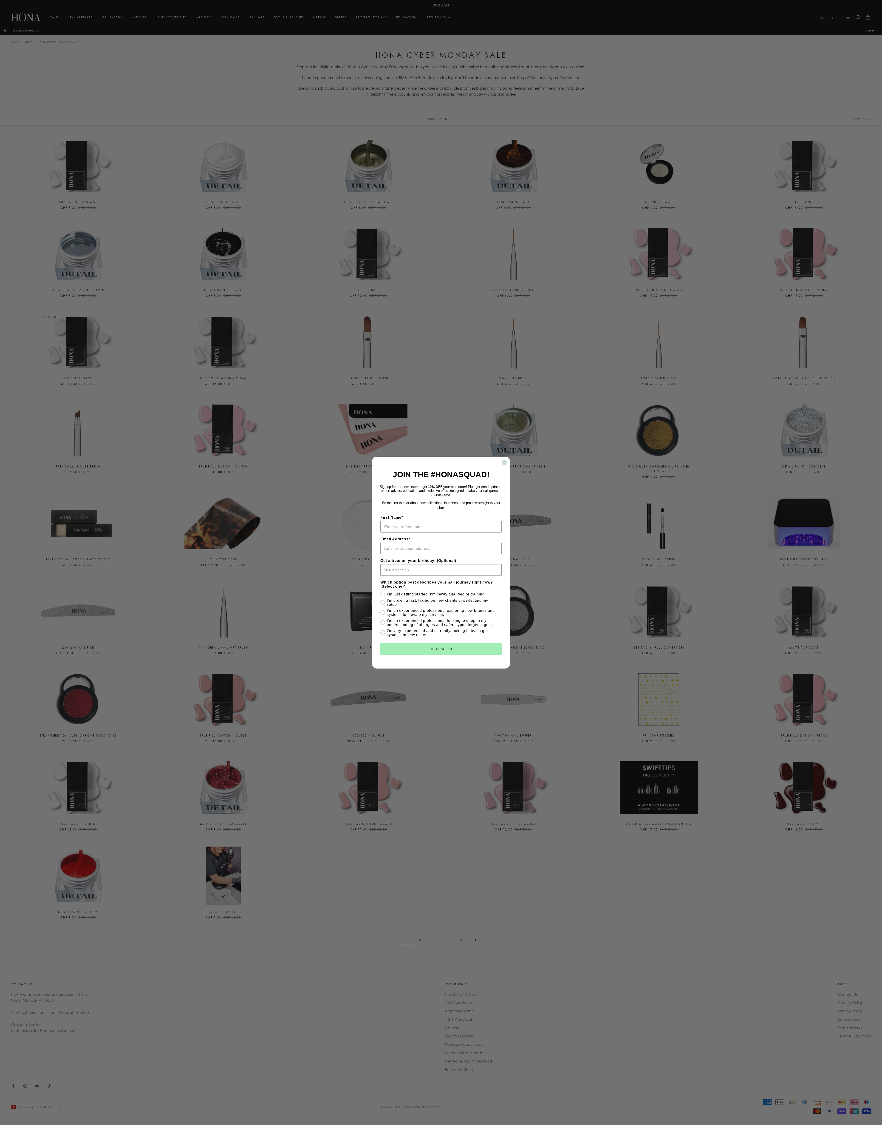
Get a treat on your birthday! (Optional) (418, 561)
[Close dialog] (504, 462)
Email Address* (395, 539)
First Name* (391, 517)
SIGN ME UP (441, 648)
